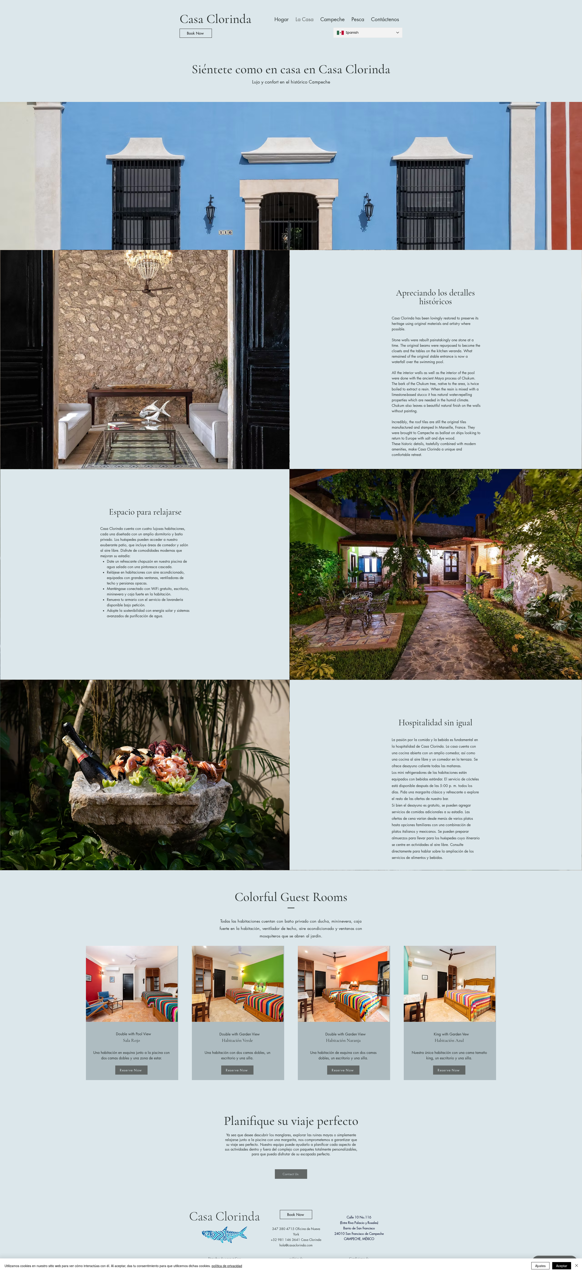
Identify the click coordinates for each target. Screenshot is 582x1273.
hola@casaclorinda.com (296, 1245)
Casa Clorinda (215, 19)
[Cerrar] (576, 1265)
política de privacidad (227, 1265)
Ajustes (540, 1265)
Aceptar (561, 1265)
